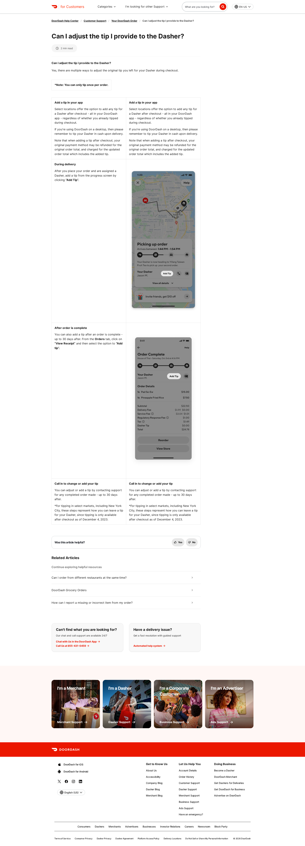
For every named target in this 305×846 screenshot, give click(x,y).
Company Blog (154, 782)
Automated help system (147, 645)
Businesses (149, 826)
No (194, 542)
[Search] (223, 6)
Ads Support (186, 808)
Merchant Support (189, 795)
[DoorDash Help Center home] (54, 6)
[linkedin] (80, 782)
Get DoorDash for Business (229, 789)
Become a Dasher (224, 770)
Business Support (189, 801)
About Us (151, 770)
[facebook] (66, 782)
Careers (189, 826)
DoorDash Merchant (225, 776)
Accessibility (153, 776)
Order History (186, 776)
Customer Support (95, 20)
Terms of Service (62, 838)
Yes (180, 542)
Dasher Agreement (124, 838)
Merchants (115, 826)
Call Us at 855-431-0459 (71, 645)
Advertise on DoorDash (227, 795)
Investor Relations (170, 826)
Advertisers (131, 826)
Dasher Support (188, 789)
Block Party (220, 826)
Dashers (99, 826)
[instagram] (73, 782)
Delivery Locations (172, 838)
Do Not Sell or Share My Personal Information (206, 838)
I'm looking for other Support (145, 6)
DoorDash (246, 838)
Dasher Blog (153, 789)
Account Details (188, 770)
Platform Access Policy (148, 838)
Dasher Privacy (104, 838)
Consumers (84, 826)
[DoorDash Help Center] (65, 749)
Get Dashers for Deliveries (229, 782)
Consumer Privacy (83, 838)
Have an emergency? (191, 814)
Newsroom (204, 826)
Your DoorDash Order (124, 20)
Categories (105, 6)
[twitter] (59, 782)
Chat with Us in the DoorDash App (76, 641)
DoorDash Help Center (65, 20)
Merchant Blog (154, 795)
